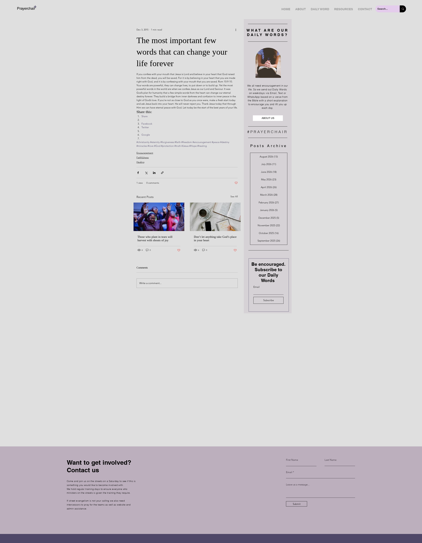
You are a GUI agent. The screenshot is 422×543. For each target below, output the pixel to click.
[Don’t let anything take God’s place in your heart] (215, 217)
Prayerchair (26, 8)
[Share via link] (162, 172)
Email (256, 287)
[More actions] (236, 30)
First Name (292, 460)
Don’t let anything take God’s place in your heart (215, 238)
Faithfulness (142, 157)
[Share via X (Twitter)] (146, 172)
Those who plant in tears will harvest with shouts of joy (154, 238)
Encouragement (144, 152)
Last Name (330, 460)
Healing (140, 162)
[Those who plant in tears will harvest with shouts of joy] (159, 217)
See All (234, 196)
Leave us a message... (298, 484)
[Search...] (403, 8)
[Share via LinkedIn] (154, 172)
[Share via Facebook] (138, 172)
